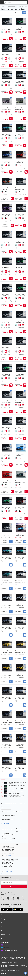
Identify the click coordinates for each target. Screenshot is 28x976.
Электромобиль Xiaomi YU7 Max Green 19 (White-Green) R (6, 375)
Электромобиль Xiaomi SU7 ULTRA (20, 161)
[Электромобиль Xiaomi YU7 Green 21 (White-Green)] (21, 288)
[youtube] (17, 898)
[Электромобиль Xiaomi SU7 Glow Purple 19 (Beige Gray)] (7, 101)
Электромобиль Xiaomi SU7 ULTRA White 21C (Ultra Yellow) (6, 744)
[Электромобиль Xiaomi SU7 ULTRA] (21, 155)
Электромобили (6, 808)
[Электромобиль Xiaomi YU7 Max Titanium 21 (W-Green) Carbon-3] (21, 75)
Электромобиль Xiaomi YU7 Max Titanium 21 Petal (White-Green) (19, 401)
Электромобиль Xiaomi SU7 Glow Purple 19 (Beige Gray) (6, 108)
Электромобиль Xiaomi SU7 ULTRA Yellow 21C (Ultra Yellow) (6, 674)
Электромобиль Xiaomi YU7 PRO (19, 188)
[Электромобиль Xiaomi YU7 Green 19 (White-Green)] (21, 22)
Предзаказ (26, 172)
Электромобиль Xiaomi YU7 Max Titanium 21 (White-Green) (20, 348)
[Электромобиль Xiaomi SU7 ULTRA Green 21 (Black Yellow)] (21, 551)
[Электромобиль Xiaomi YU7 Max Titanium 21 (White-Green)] (21, 341)
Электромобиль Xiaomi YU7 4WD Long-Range (6, 534)
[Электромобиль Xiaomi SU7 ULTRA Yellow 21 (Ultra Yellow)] (21, 644)
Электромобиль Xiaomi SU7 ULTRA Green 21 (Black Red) (7, 581)
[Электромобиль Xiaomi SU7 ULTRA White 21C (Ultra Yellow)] (7, 738)
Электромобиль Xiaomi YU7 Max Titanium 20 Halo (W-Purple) (7, 348)
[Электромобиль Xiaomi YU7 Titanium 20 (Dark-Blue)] (7, 22)
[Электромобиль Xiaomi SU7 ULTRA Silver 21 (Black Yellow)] (21, 691)
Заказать (26, 465)
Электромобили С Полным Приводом (12, 811)
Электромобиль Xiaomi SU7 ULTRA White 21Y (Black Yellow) (20, 581)
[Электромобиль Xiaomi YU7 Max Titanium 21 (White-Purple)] (7, 394)
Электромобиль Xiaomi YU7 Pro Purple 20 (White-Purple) (19, 55)
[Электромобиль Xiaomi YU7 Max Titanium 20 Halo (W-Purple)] (7, 341)
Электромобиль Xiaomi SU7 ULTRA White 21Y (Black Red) (6, 604)
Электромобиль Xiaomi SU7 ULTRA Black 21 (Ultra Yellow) (20, 768)
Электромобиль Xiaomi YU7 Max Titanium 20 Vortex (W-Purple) (20, 321)
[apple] (6, 965)
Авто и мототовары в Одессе (10, 6)
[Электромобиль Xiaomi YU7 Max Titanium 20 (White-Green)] (21, 235)
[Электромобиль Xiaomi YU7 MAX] (7, 208)
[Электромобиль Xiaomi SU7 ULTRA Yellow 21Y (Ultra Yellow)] (21, 668)
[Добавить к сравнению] (11, 18)
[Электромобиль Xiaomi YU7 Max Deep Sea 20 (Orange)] (7, 155)
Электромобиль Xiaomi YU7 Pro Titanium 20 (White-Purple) (7, 295)
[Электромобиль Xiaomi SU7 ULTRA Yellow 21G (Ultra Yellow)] (7, 644)
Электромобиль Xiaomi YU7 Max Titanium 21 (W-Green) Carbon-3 (19, 82)
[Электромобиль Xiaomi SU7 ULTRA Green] (7, 128)
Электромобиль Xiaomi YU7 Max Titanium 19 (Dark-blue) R (6, 268)
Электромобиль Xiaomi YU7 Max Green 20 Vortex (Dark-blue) (19, 135)
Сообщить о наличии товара (11, 541)
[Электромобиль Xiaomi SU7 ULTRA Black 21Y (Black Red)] (21, 714)
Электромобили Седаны (8, 815)
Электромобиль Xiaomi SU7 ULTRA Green (6, 135)
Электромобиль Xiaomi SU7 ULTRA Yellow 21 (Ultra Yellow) (20, 651)
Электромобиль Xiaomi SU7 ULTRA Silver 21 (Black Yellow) (20, 698)
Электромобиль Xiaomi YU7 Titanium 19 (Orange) (7, 55)
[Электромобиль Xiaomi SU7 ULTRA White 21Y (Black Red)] (7, 598)
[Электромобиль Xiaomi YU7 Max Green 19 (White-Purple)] (21, 261)
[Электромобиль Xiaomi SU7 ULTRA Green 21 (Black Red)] (7, 574)
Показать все (5, 823)
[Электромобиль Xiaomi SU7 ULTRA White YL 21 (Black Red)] (21, 621)
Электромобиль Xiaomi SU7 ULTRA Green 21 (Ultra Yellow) (6, 558)
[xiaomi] (2, 965)
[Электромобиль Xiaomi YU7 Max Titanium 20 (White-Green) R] (7, 421)
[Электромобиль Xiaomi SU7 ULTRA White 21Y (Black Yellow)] (21, 574)
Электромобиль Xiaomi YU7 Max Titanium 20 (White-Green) (20, 241)
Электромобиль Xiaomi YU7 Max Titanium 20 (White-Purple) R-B (7, 82)
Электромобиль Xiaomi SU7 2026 (19, 454)
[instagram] (7, 898)
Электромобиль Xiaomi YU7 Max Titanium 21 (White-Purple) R (20, 215)
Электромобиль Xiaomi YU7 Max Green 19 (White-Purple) (19, 268)
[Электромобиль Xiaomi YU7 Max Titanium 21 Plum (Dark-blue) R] (21, 368)
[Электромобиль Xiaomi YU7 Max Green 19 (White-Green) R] (7, 368)
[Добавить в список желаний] (11, 21)
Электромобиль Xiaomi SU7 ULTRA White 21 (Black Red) (20, 604)
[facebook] (2, 898)
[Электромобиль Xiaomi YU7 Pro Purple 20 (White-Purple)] (21, 48)
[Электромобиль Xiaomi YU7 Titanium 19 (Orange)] (7, 48)
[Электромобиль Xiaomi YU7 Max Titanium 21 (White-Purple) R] (21, 208)
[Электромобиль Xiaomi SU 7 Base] (21, 528)
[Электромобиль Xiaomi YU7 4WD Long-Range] (7, 528)
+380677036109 (8, 855)
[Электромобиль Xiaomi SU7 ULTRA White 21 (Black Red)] (21, 598)
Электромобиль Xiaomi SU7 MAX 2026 (19, 481)
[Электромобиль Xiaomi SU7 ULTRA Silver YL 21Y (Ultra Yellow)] (7, 761)
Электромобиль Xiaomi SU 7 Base (19, 534)
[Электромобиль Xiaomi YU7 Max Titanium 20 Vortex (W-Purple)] (21, 315)
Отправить (6, 2)
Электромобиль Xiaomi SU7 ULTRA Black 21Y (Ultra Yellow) (6, 698)
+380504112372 (8, 871)
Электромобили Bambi (8, 819)
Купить (11, 38)
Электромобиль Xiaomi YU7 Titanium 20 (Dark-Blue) (7, 28)
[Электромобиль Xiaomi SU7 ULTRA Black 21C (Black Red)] (7, 621)
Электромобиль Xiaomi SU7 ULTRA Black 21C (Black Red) (6, 628)
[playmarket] (17, 909)
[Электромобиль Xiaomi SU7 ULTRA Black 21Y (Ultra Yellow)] (7, 691)
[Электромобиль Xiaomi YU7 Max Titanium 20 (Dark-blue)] (7, 448)
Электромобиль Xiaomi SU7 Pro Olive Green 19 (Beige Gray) (20, 108)
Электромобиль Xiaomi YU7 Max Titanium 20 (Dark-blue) (6, 454)
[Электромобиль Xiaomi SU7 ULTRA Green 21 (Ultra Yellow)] (7, 551)
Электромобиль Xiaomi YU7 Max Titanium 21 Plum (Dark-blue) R (19, 375)
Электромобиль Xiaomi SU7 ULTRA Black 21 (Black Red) (7, 721)
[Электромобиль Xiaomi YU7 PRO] (21, 181)
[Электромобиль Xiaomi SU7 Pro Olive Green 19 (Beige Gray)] (21, 101)
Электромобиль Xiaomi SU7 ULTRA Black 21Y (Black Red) (20, 721)
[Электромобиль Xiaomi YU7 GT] (21, 501)
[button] (19, 12)
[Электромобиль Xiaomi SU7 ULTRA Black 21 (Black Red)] (7, 714)
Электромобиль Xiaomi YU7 (6, 188)
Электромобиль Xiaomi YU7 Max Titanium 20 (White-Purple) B (7, 321)
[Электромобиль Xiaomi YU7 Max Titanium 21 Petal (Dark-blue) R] (21, 421)
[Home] (2, 6)
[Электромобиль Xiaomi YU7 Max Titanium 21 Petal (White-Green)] (21, 394)
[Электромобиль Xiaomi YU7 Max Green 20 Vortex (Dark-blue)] (21, 128)
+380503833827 (8, 841)
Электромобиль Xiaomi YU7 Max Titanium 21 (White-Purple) (7, 401)
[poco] (22, 965)
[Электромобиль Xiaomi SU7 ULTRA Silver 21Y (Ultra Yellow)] (21, 738)
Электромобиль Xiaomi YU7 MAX (6, 215)
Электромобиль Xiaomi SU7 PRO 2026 (6, 481)
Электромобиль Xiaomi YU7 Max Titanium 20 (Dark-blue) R (6, 241)
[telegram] (12, 898)
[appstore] (6, 909)
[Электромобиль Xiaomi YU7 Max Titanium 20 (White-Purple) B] (7, 315)
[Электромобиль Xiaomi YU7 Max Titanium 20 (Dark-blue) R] (7, 235)
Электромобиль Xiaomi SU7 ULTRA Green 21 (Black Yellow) (20, 558)
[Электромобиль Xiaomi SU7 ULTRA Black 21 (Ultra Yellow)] (21, 761)
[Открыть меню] (2, 2)
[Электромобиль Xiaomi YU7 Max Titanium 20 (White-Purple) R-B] (7, 75)
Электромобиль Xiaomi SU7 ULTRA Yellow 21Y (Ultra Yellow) (20, 674)
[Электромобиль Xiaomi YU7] (7, 181)
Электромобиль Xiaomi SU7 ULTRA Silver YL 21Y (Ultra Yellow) (6, 768)
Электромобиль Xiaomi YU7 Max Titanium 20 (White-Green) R (7, 428)
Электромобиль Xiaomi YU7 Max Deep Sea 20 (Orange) (6, 161)
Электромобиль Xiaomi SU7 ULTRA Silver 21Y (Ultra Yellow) (20, 744)
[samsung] (13, 965)
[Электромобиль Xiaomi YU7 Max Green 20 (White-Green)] (7, 501)
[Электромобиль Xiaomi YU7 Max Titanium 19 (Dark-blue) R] (7, 261)
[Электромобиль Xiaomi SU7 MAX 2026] (21, 474)
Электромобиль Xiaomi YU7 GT (19, 508)
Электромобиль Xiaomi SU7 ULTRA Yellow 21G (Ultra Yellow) (6, 651)
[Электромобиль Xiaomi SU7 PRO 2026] (7, 474)
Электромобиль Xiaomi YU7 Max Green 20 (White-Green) (6, 508)
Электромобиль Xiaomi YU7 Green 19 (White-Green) (20, 28)
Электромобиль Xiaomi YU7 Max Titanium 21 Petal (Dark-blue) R (19, 428)
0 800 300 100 (5, 942)
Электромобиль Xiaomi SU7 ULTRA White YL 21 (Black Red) (20, 628)
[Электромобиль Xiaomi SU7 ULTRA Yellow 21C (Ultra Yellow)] (7, 668)
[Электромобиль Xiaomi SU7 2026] (21, 448)
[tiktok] (22, 898)
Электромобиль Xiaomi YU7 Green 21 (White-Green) (20, 295)
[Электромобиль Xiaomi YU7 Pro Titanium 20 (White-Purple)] (7, 288)
